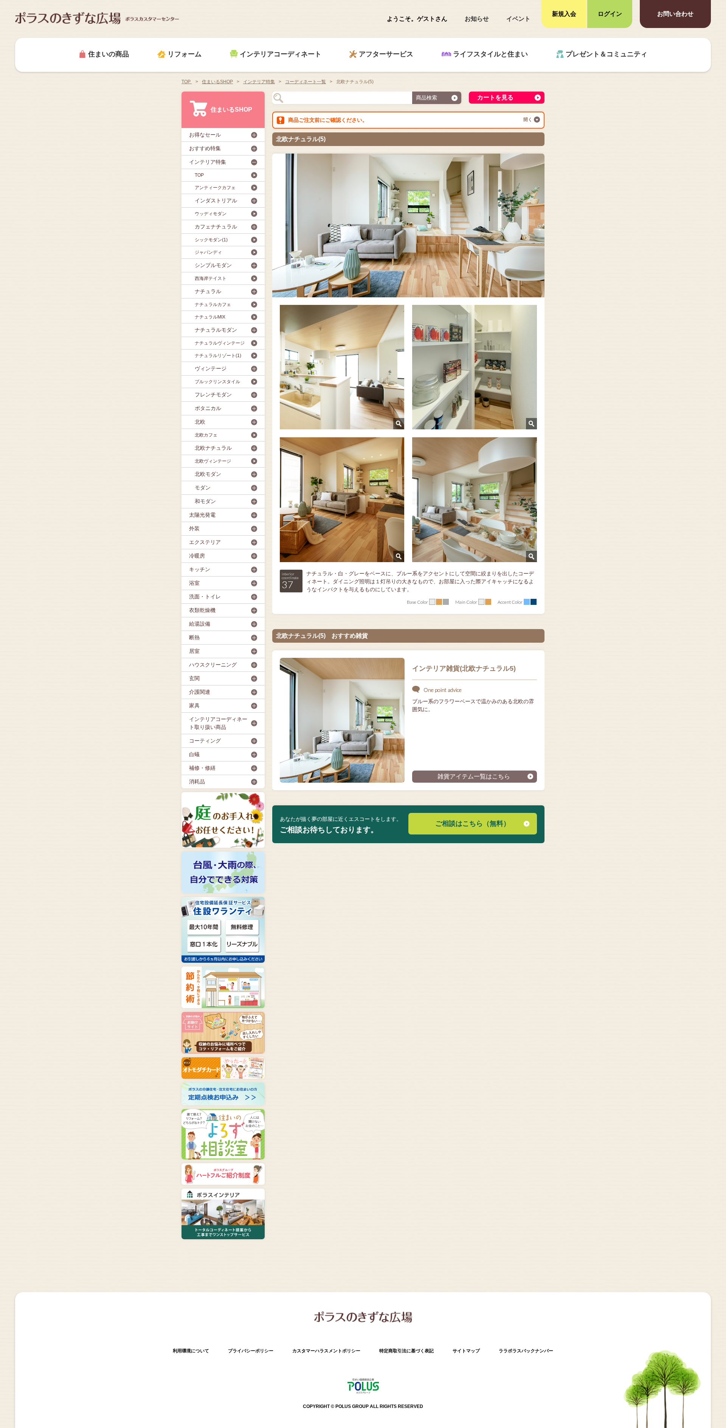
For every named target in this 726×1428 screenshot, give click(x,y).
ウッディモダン (210, 213)
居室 (194, 651)
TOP (187, 81)
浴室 (194, 583)
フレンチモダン (213, 395)
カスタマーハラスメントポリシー (326, 1350)
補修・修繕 (202, 768)
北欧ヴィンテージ (213, 461)
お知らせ (477, 19)
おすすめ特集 (205, 148)
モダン (203, 488)
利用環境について (191, 1350)
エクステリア (205, 542)
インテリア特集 (207, 162)
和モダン (205, 501)
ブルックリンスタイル (217, 381)
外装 (194, 528)
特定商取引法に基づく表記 (406, 1350)
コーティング (205, 741)
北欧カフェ (206, 435)
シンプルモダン (213, 265)
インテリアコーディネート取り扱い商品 (218, 723)
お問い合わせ (675, 14)
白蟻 (194, 754)
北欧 (200, 422)
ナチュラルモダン (216, 330)
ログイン (610, 14)
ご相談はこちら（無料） (472, 823)
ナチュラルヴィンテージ (220, 343)
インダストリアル (216, 200)
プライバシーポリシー (250, 1350)
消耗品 (197, 781)
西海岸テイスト (210, 278)
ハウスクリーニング (213, 665)
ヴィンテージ (210, 368)
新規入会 (564, 14)
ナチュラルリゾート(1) (218, 355)
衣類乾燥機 (202, 610)
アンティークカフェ (215, 187)
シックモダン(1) (211, 239)
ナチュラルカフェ (213, 304)
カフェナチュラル (216, 227)
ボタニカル (208, 408)
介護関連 (199, 692)
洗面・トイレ (205, 597)
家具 (194, 705)
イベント (518, 19)
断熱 (194, 637)
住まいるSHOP (231, 109)
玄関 (194, 678)
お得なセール (205, 135)
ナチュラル (208, 291)
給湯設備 (199, 624)
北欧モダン (208, 474)
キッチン (199, 569)
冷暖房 (197, 556)
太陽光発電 (202, 515)
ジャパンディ (208, 252)
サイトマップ (466, 1350)
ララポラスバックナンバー (526, 1350)
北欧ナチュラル (213, 448)
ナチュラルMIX (210, 317)
